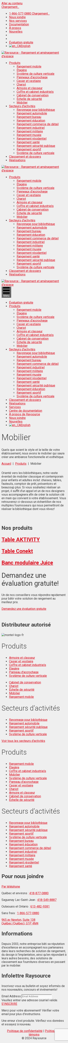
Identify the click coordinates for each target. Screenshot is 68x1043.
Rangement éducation (31, 120)
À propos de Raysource (24, 414)
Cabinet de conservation (33, 95)
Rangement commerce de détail (38, 124)
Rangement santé (28, 142)
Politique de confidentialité (24, 1031)
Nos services (18, 21)
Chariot (21, 84)
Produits (14, 63)
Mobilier (22, 102)
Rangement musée (29, 135)
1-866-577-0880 (28, 913)
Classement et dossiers (25, 156)
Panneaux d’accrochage (32, 77)
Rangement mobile (29, 66)
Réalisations (17, 160)
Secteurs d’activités (22, 106)
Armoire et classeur (29, 88)
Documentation (19, 24)
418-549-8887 (46, 900)
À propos (15, 28)
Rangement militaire (30, 131)
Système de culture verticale (35, 74)
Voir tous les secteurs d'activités (23, 741)
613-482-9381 (40, 906)
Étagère (22, 70)
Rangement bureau (29, 117)
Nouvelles (15, 31)
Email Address (11, 996)
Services (15, 407)
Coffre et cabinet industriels (35, 92)
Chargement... (10, 7)
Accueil (6, 463)
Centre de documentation (25, 410)
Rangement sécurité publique (36, 146)
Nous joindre (17, 17)
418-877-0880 (39, 893)
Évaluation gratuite (21, 42)
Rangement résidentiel (31, 138)
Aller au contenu (12, 3)
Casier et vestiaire (29, 81)
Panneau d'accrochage (24, 672)
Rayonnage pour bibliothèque (36, 110)
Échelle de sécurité (29, 99)
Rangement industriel (31, 128)
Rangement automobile (32, 113)
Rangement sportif (29, 149)
